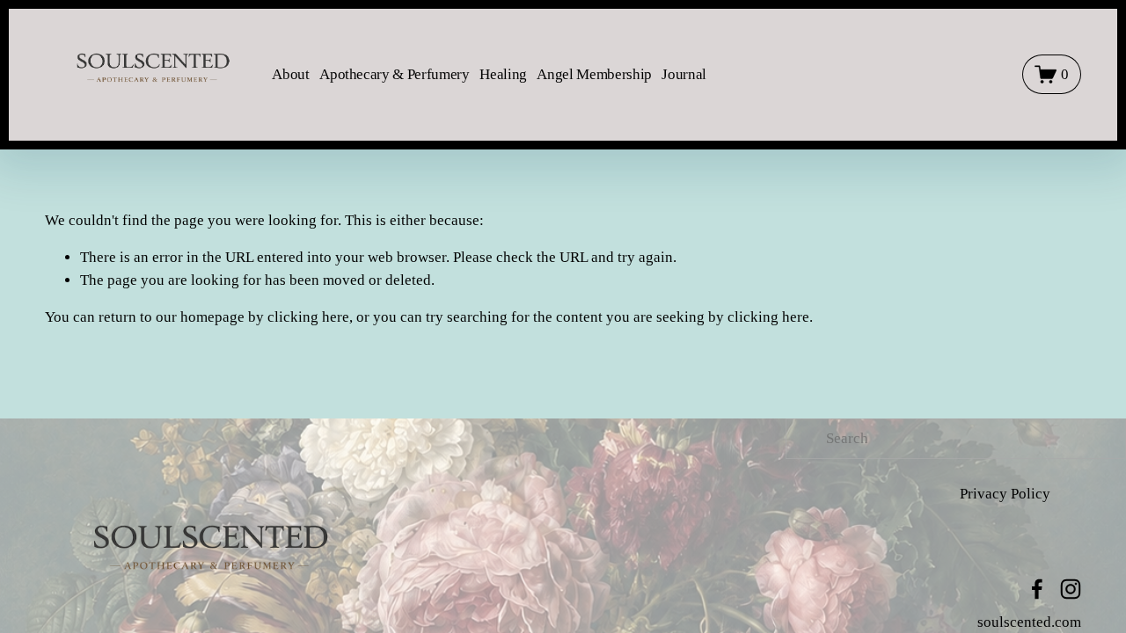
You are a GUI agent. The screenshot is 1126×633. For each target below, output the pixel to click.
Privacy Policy (1005, 493)
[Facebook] (1037, 589)
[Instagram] (1070, 589)
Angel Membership (594, 74)
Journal (684, 74)
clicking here (308, 317)
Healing (503, 74)
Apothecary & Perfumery (394, 74)
